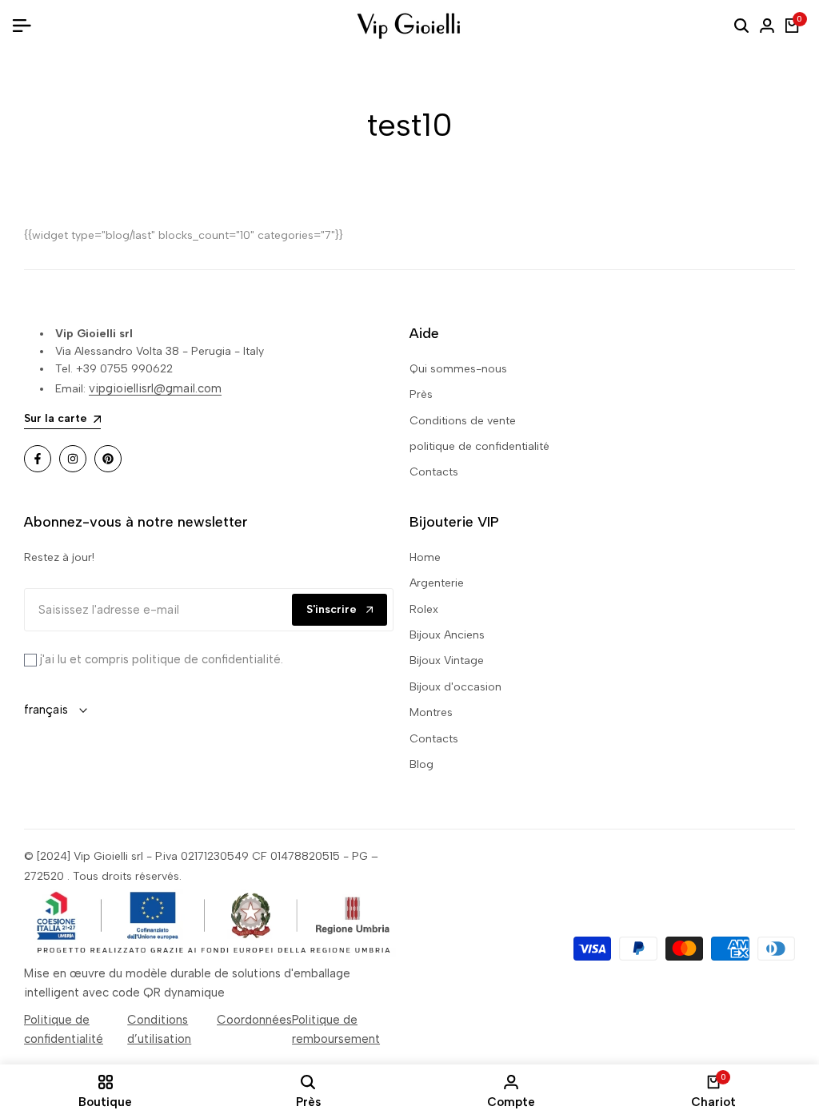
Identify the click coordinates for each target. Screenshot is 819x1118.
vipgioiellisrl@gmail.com (155, 388)
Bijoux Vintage (447, 660)
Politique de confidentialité (63, 1029)
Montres (431, 712)
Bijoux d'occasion (455, 687)
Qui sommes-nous (458, 369)
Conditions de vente (463, 421)
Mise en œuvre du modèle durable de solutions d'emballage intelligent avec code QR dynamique (187, 983)
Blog (421, 764)
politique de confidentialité (479, 446)
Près (421, 394)
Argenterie (437, 583)
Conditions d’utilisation (159, 1029)
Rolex (424, 609)
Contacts (434, 472)
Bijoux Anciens (447, 635)
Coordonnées (254, 1020)
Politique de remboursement (336, 1029)
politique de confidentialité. (206, 659)
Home (425, 557)
